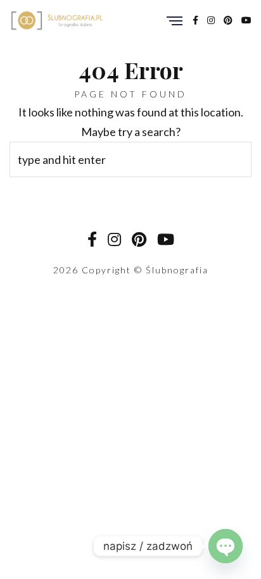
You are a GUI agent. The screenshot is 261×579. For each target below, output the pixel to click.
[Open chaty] (225, 546)
